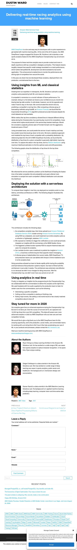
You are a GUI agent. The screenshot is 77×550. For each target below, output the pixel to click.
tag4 (62, 525)
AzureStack (40, 517)
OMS (60, 522)
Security (21, 525)
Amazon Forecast (43, 109)
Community (21, 519)
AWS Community (37, 514)
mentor (29, 522)
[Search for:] (38, 478)
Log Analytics (16, 522)
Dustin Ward (16, 2)
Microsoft (36, 522)
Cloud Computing (10, 519)
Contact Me (54, 4)
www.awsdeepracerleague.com (21, 333)
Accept (51, 545)
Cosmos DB (30, 519)
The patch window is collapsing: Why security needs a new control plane (27, 495)
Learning (8, 522)
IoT (68, 519)
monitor (43, 522)
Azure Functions (10, 517)
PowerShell (67, 522)
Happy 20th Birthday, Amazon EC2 (15, 498)
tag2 (54, 525)
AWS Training (48, 514)
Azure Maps (21, 517)
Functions (57, 519)
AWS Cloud (18, 514)
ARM (7, 514)
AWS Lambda (43, 238)
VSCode (14, 528)
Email (13, 457)
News (23, 401)
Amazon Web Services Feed (29, 30)
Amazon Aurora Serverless (51, 233)
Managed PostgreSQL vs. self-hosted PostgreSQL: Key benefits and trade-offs (29, 489)
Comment (15, 425)
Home (39, 4)
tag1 (49, 525)
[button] (73, 530)
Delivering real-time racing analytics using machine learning (40, 32)
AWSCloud (27, 514)
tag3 (58, 525)
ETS (29, 112)
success (44, 525)
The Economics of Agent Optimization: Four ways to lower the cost (25, 492)
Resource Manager (11, 525)
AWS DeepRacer (17, 49)
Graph (63, 519)
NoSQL (54, 522)
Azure (56, 514)
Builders (47, 517)
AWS (19, 401)
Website (14, 465)
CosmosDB (39, 519)
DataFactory (48, 519)
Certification (55, 517)
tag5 (67, 525)
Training (7, 528)
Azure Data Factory (66, 514)
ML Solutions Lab (54, 327)
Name (14, 450)
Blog (46, 4)
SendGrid (28, 525)
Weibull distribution (54, 142)
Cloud (63, 517)
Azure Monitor (30, 517)
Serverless (36, 525)
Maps (24, 522)
